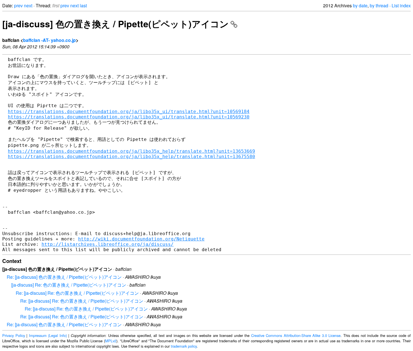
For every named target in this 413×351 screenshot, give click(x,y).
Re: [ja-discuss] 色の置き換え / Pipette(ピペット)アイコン (64, 277)
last (83, 5)
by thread (379, 5)
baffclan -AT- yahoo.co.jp (49, 40)
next (28, 5)
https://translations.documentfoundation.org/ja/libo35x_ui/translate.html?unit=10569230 (128, 117)
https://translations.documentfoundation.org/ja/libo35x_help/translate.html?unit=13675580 (131, 156)
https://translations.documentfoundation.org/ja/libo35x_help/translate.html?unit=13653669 (131, 151)
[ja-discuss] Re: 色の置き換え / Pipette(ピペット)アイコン (68, 285)
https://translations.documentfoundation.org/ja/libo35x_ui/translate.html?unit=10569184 (128, 111)
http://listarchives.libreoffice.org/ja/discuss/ (108, 244)
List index (401, 5)
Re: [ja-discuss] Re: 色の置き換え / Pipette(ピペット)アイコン (77, 293)
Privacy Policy (13, 335)
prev (18, 5)
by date (360, 5)
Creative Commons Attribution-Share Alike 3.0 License (296, 335)
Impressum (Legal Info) (48, 335)
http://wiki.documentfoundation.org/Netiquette (141, 239)
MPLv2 (110, 340)
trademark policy (184, 346)
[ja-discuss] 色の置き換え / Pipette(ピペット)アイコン (115, 23)
